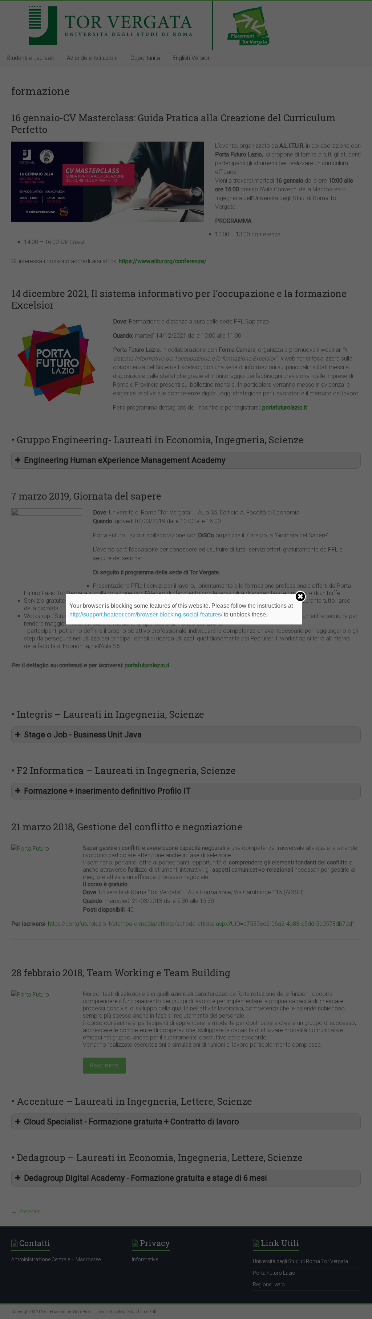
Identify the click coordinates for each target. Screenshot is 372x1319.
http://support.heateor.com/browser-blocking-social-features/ (145, 614)
